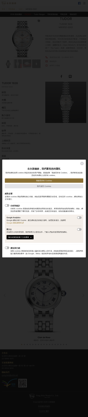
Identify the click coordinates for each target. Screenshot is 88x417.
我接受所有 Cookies (44, 180)
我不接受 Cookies (44, 186)
